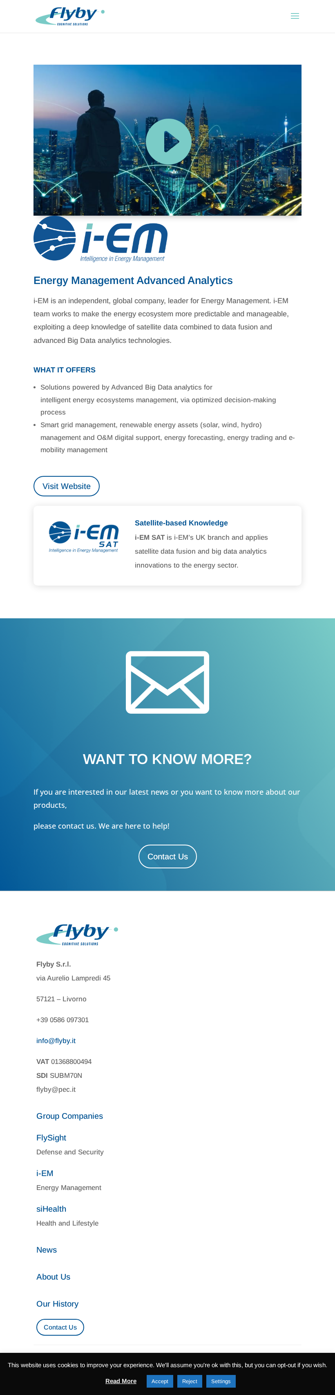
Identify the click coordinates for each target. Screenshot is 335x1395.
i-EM (45, 1173)
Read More (120, 1380)
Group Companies (69, 1115)
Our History (57, 1303)
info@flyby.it (56, 1041)
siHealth (51, 1208)
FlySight (51, 1137)
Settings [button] (221, 1381)
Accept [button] (160, 1381)
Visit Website (66, 486)
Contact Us (167, 856)
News (46, 1249)
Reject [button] (189, 1381)
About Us (53, 1276)
